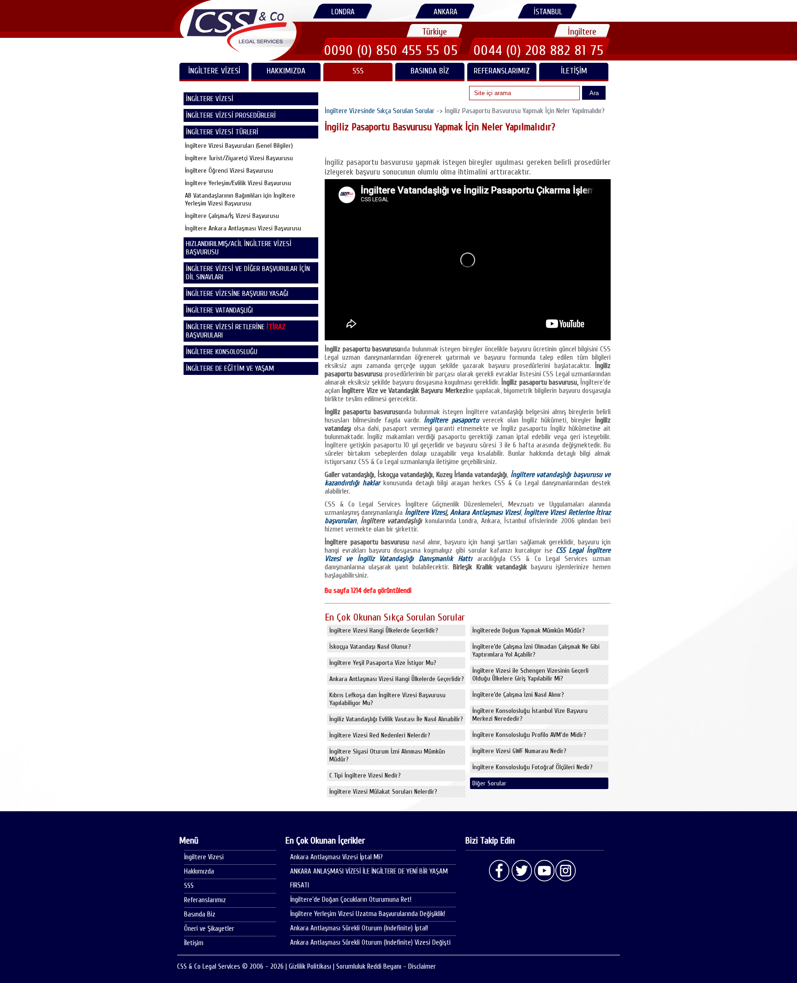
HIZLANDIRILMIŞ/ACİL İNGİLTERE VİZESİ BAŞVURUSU (238, 248)
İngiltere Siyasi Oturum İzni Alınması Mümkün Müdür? (387, 755)
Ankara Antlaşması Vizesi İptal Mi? (336, 857)
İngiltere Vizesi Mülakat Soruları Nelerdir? (383, 792)
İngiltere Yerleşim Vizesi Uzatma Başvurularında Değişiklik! (367, 914)
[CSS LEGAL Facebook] (499, 871)
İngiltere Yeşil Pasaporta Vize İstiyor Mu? (382, 663)
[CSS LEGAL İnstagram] (566, 871)
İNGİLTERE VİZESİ (214, 71)
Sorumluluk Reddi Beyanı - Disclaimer (386, 967)
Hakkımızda (286, 71)
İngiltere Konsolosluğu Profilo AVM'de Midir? (529, 735)
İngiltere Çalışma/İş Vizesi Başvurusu (232, 216)
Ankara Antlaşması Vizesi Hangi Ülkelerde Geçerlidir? (396, 679)
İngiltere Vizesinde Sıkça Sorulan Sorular (379, 111)
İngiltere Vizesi (204, 857)
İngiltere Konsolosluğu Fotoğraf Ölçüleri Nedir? (532, 767)
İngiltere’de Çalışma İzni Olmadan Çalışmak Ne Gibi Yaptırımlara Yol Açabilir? (536, 650)
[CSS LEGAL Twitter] (522, 871)
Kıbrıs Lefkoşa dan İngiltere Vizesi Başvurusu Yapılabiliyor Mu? (387, 699)
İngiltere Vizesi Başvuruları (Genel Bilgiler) (239, 146)
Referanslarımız (502, 71)
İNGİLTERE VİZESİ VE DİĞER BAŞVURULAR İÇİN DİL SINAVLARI (248, 273)
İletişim (574, 71)
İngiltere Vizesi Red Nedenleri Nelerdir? (379, 735)
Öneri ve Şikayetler (209, 929)
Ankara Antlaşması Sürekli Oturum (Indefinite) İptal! (359, 928)
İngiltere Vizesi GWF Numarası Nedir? (519, 751)
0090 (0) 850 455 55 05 (391, 50)
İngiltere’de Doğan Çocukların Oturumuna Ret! (350, 900)
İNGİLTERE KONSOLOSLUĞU (221, 352)
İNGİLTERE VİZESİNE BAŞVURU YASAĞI (237, 293)
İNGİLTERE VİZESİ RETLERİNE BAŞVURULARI (235, 331)
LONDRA (343, 11)
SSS (357, 71)
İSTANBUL (548, 11)
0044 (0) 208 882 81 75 (539, 50)
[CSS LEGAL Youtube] (544, 871)
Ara (594, 93)
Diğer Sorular (489, 783)
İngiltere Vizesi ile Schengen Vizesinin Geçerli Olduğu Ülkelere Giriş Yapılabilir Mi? (530, 674)
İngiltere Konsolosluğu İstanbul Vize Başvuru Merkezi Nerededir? (530, 715)
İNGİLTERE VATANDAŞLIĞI (219, 310)
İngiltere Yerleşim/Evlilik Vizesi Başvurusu (238, 183)
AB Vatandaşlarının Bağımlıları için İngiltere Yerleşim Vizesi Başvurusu (240, 199)
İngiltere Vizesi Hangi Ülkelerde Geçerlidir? (383, 630)
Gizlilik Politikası (310, 967)
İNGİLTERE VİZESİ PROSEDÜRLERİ (231, 115)
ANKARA (446, 11)
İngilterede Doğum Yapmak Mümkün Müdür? (528, 630)
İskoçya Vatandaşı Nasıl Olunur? (370, 647)
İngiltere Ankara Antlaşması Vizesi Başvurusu (243, 228)
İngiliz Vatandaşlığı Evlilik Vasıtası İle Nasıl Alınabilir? (396, 719)
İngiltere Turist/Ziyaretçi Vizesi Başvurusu (239, 158)
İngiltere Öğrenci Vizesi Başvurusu (229, 171)
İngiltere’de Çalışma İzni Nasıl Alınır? (518, 695)
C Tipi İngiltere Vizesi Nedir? (365, 775)
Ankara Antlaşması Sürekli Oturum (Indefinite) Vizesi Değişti (370, 943)
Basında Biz (429, 71)
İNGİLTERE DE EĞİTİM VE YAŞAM (230, 368)
